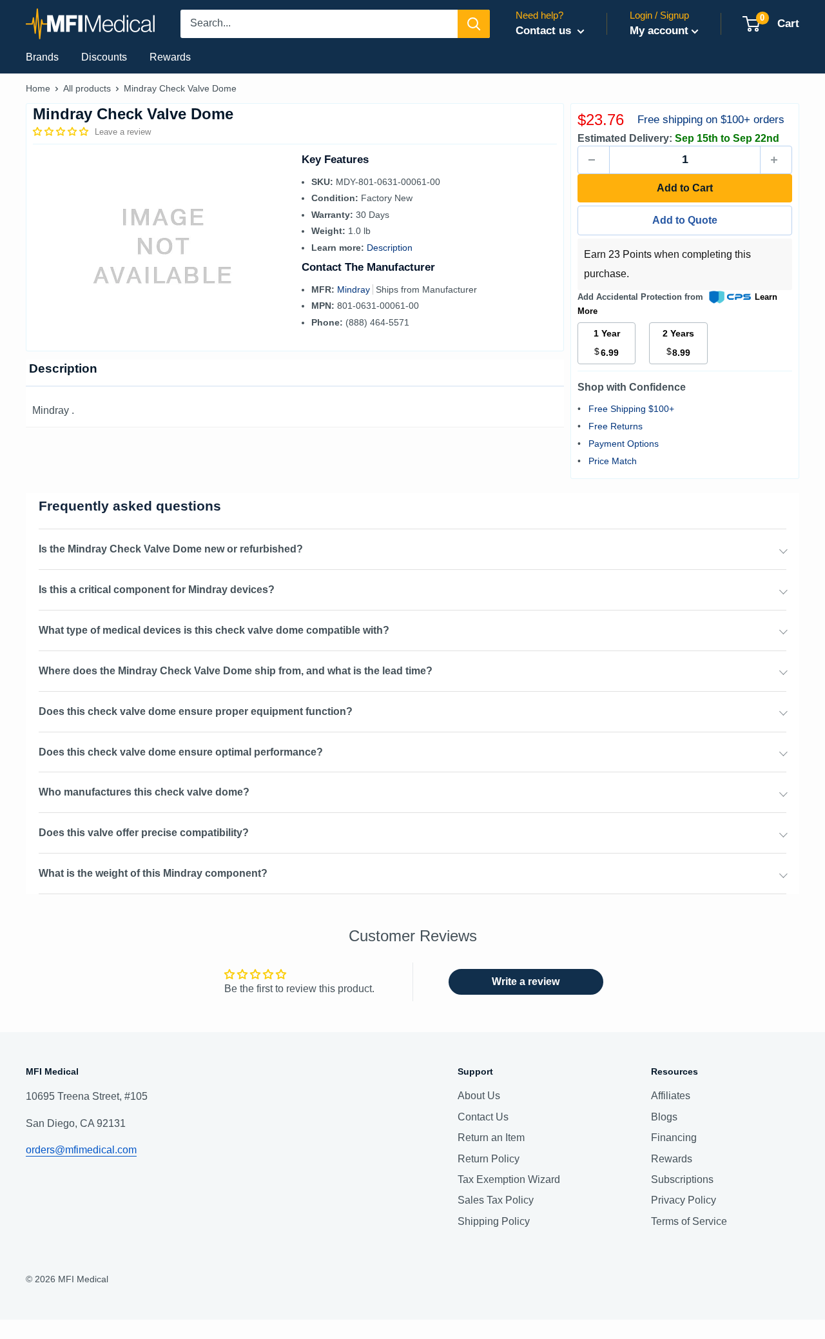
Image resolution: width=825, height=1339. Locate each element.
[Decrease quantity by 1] (593, 159)
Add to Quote (684, 220)
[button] (62, 131)
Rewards (170, 57)
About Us (479, 1095)
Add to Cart (685, 187)
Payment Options (623, 443)
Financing (674, 1137)
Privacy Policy (683, 1200)
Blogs (664, 1116)
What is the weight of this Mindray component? (153, 873)
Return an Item (491, 1137)
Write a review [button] (525, 981)
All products (87, 88)
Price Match (612, 461)
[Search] (474, 24)
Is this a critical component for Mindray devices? (157, 589)
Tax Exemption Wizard (509, 1179)
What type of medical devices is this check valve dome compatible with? (214, 630)
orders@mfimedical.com (81, 1149)
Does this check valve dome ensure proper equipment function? (196, 711)
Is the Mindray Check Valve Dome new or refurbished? (171, 548)
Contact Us (483, 1116)
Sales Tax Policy (496, 1200)
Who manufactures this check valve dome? (144, 792)
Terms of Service (689, 1221)
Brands (42, 57)
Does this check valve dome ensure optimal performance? (181, 752)
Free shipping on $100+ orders (710, 119)
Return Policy (488, 1158)
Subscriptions (682, 1179)
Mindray (355, 289)
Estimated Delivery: (625, 138)
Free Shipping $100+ (631, 409)
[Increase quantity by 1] (776, 159)
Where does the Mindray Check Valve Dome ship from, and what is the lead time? (235, 670)
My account (659, 30)
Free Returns (615, 426)
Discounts (104, 57)
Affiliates (670, 1095)
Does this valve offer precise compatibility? (144, 832)
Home (38, 88)
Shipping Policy (494, 1221)
